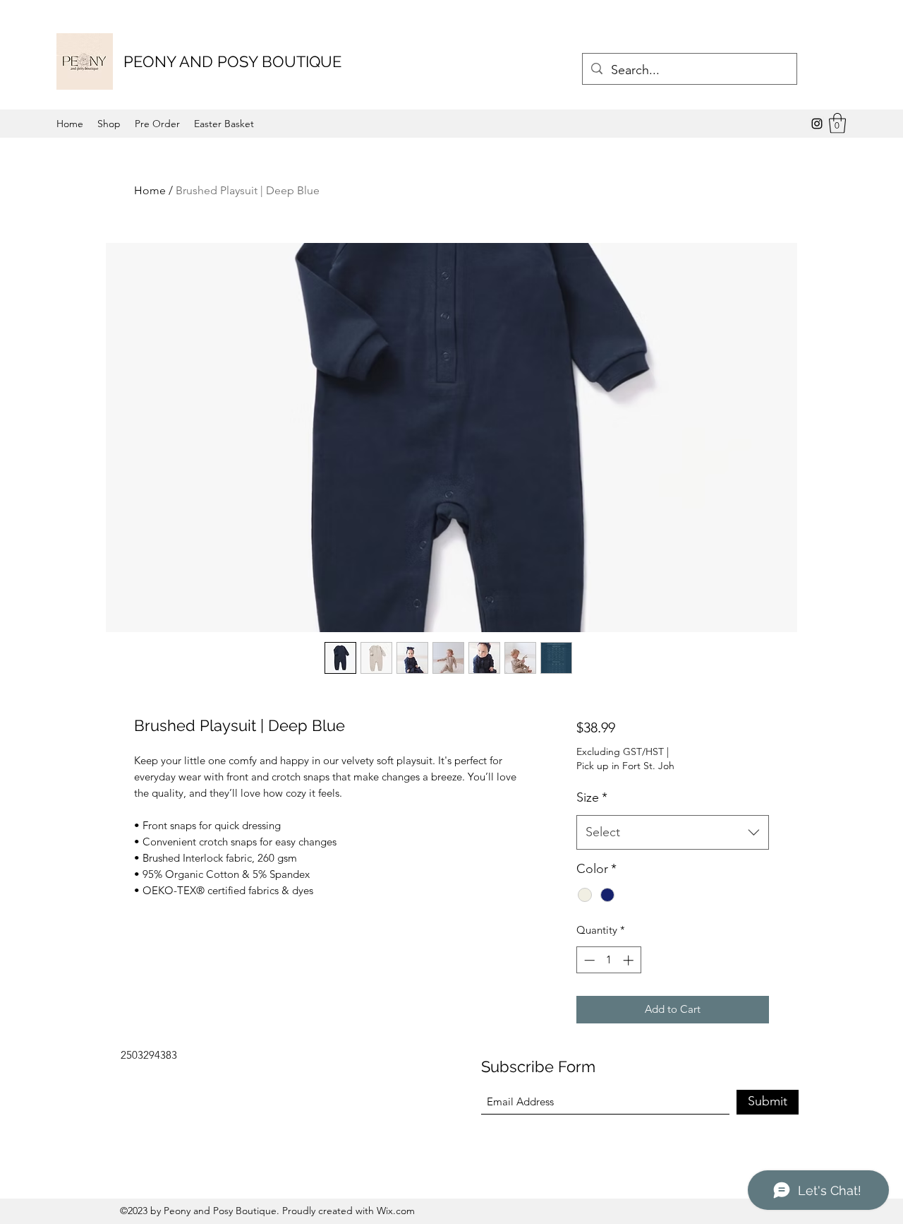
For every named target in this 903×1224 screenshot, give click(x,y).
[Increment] (629, 960)
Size (591, 797)
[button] (837, 123)
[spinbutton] (608, 960)
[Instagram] (817, 124)
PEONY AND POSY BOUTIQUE (232, 61)
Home (150, 190)
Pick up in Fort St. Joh (625, 765)
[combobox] (672, 832)
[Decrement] (588, 960)
